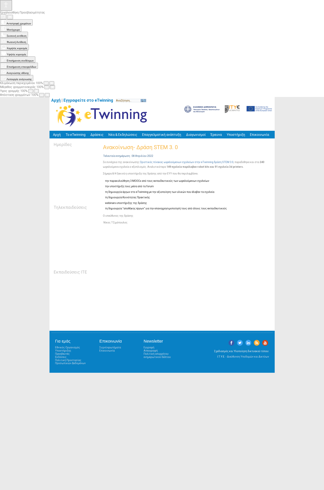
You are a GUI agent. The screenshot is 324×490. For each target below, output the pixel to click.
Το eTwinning (76, 135)
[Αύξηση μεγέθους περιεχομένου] (51, 83)
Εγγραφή (149, 347)
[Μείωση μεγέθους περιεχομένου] (46, 83)
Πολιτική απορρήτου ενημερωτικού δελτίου (157, 355)
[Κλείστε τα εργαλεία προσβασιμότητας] (10, 17)
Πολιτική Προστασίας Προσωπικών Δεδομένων (70, 362)
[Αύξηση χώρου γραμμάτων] (47, 95)
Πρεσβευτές (62, 353)
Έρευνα (216, 135)
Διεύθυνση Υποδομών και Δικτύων (248, 356)
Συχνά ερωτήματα (110, 347)
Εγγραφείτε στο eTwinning (90, 100)
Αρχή (56, 100)
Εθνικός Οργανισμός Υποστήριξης (67, 349)
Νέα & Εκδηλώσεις (122, 135)
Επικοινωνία (259, 135)
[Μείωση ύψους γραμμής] (30, 91)
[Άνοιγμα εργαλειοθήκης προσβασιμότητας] (6, 5)
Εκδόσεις (61, 356)
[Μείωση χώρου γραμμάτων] (41, 95)
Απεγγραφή (151, 350)
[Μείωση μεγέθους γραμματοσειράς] (46, 87)
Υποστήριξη (236, 135)
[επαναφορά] (3, 16)
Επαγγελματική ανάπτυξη (161, 135)
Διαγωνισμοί (196, 135)
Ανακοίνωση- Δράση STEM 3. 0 (140, 147)
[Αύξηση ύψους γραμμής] (36, 91)
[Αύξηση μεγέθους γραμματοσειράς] (52, 87)
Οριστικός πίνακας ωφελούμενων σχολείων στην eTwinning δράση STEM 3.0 (186, 162)
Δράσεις (97, 135)
